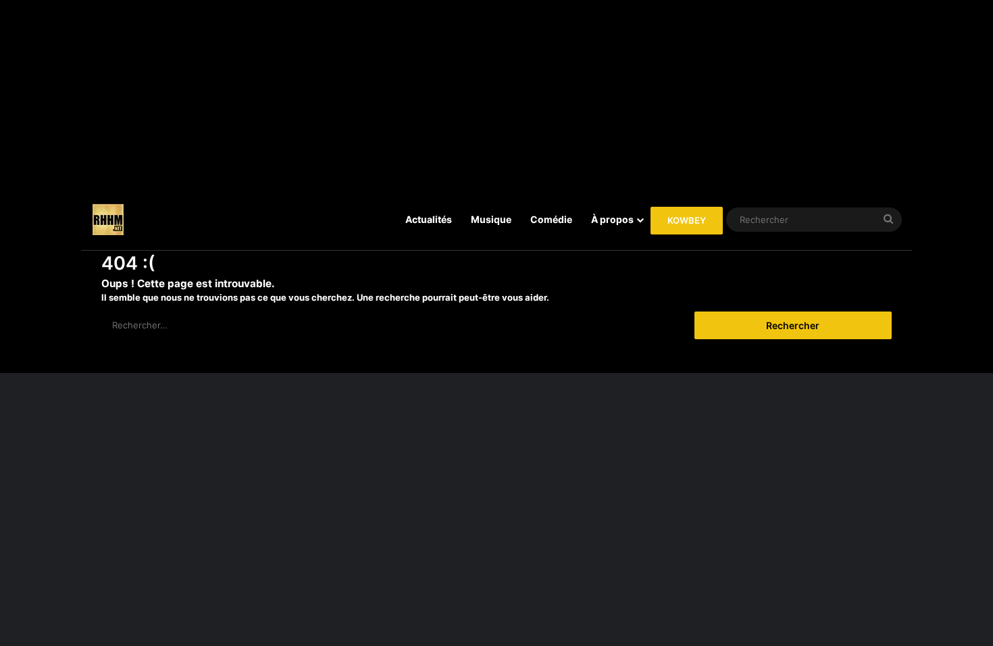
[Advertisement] (496, 94)
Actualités (428, 219)
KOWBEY (686, 220)
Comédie (551, 219)
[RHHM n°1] (108, 220)
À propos (612, 219)
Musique (491, 219)
